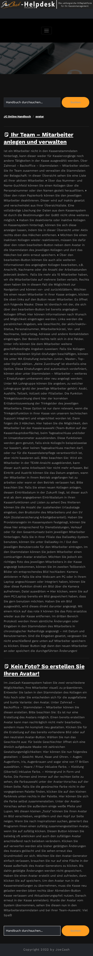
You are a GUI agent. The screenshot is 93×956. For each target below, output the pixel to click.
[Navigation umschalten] (46, 31)
